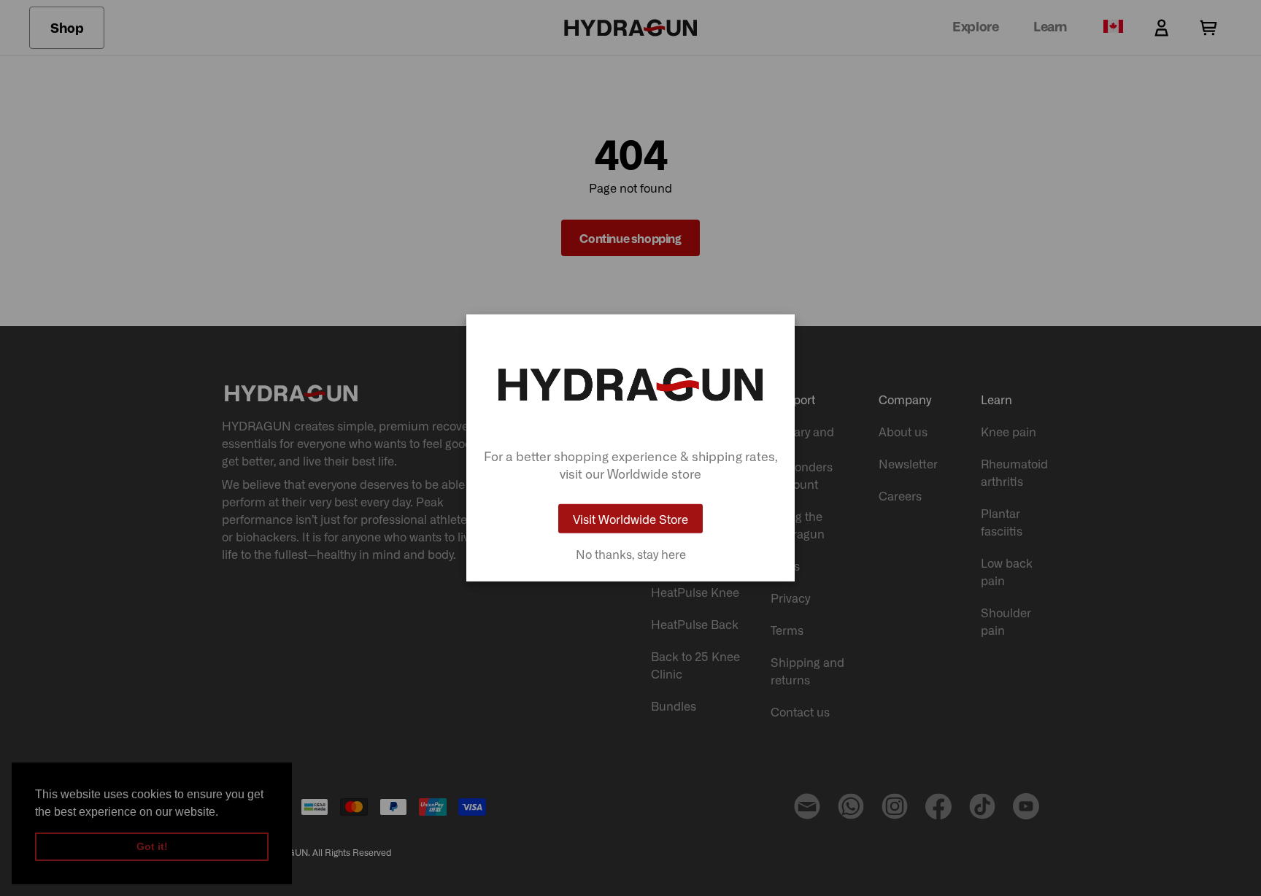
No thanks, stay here (631, 554)
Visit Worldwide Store (630, 518)
